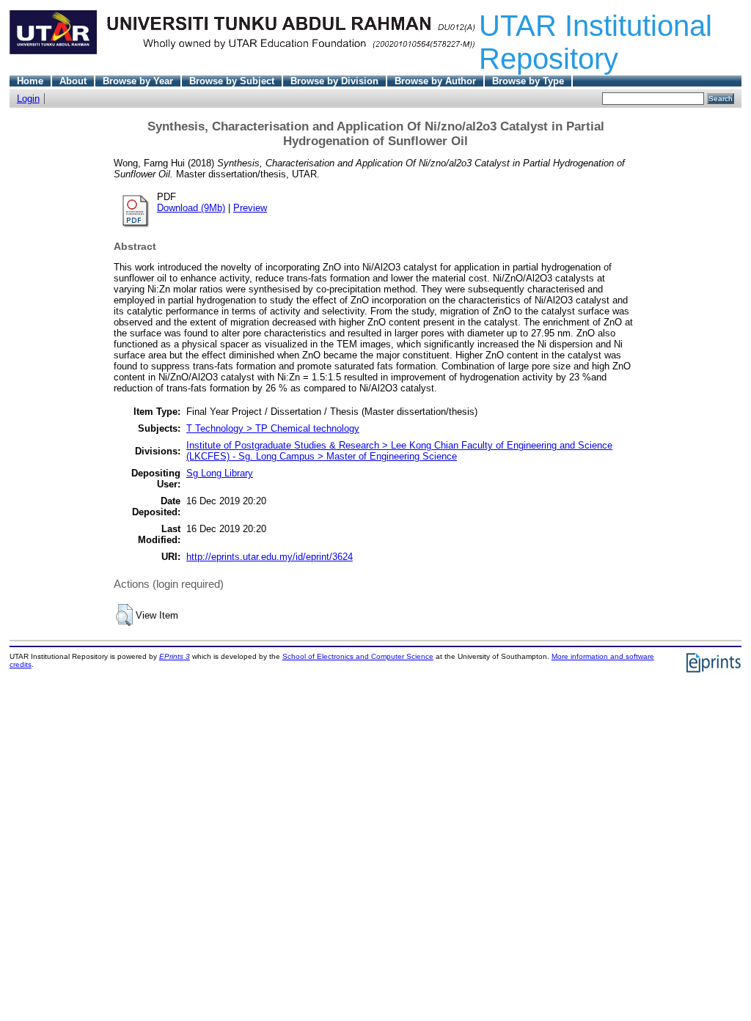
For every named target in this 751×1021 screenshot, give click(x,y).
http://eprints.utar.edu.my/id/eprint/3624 (269, 556)
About (73, 80)
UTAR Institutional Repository (595, 42)
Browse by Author (435, 80)
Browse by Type (528, 80)
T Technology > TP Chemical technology (272, 428)
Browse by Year (138, 80)
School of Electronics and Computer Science (357, 656)
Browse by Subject (231, 80)
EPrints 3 (174, 656)
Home (30, 80)
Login (28, 98)
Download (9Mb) (191, 207)
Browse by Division (334, 80)
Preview (250, 207)
